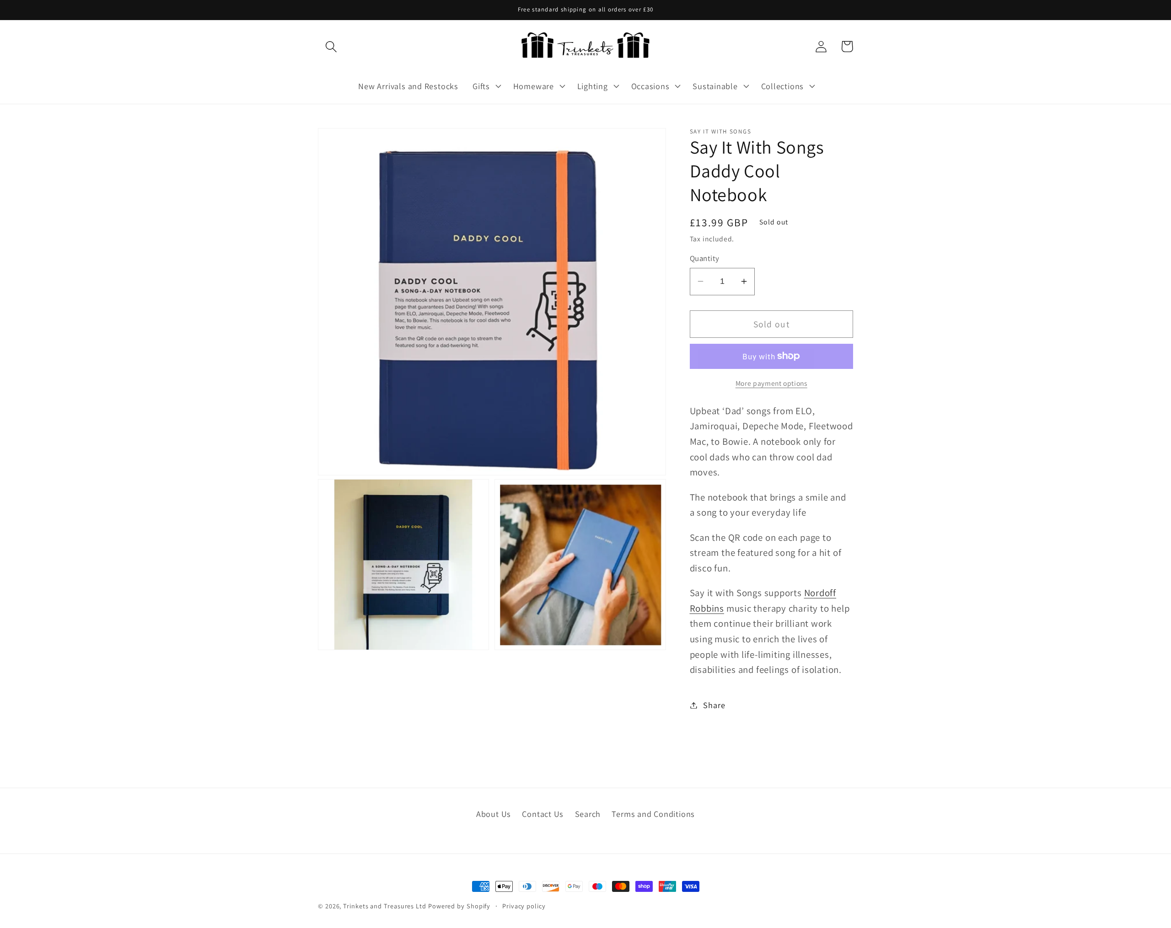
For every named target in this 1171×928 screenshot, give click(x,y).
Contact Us (543, 813)
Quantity (705, 258)
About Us (493, 813)
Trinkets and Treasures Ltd (384, 905)
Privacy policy (524, 905)
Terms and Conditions (653, 813)
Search (588, 813)
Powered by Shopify (459, 905)
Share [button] (714, 704)
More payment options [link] (771, 382)
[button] (331, 46)
